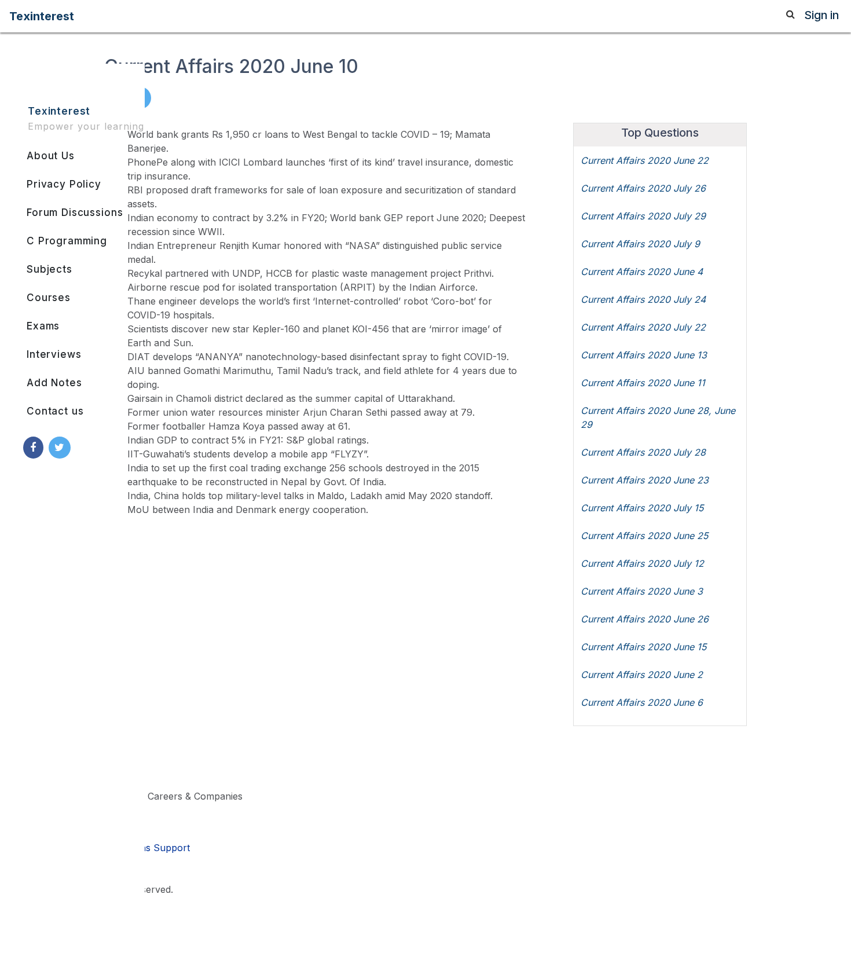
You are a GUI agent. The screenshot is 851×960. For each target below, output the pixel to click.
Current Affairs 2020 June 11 (643, 383)
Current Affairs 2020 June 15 (643, 647)
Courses (49, 297)
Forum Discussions (75, 212)
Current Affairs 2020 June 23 (645, 480)
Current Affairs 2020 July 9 (640, 244)
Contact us (55, 411)
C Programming (67, 241)
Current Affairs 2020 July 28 (643, 452)
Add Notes (54, 383)
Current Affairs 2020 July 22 (643, 327)
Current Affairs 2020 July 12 (642, 563)
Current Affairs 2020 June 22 (645, 160)
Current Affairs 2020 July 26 (643, 188)
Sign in (821, 15)
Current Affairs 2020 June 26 (645, 619)
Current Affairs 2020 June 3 (642, 591)
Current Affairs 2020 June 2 (642, 674)
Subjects (49, 269)
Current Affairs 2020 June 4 (642, 271)
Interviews (54, 354)
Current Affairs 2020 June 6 (642, 702)
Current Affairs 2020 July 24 (643, 299)
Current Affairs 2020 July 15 (642, 508)
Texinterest (41, 16)
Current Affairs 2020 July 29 (643, 216)
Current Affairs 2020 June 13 (644, 355)
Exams (43, 326)
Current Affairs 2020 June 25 (644, 535)
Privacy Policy (64, 184)
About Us (51, 156)
